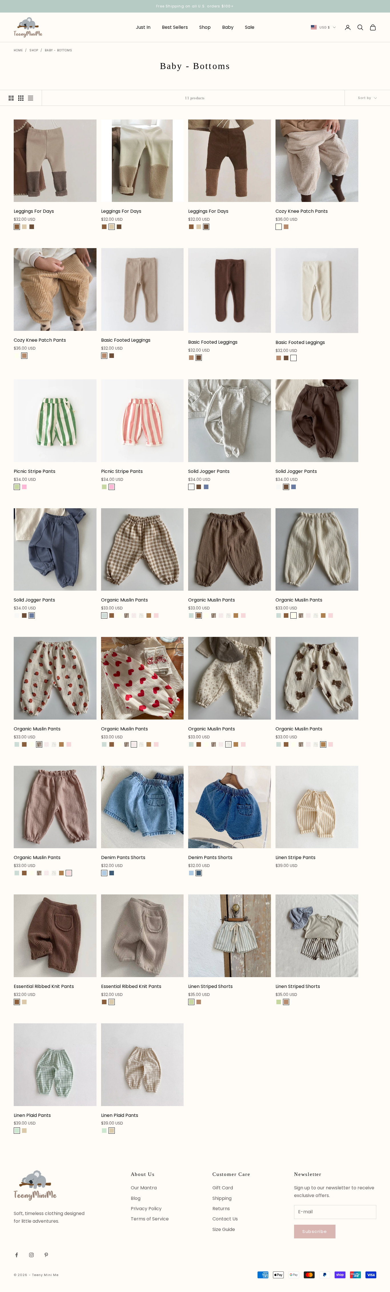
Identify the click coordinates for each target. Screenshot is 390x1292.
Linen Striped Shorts (210, 986)
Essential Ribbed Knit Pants (44, 986)
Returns (221, 1208)
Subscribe (314, 1231)
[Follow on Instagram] (31, 1255)
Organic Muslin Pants (124, 600)
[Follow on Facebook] (16, 1255)
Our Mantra (144, 1187)
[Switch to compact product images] (30, 98)
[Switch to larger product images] (11, 98)
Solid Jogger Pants (209, 471)
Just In (143, 27)
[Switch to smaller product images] (20, 98)
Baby (228, 27)
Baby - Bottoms (58, 50)
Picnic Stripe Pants (34, 471)
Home (18, 50)
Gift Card (222, 1187)
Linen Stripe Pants (295, 857)
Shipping (222, 1198)
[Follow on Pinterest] (46, 1255)
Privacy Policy (146, 1208)
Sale (249, 27)
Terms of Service (150, 1219)
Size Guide (223, 1229)
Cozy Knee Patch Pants (302, 211)
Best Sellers (175, 27)
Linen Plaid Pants (32, 1115)
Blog (135, 1198)
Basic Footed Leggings (125, 340)
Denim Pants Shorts (123, 857)
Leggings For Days (34, 211)
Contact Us (225, 1219)
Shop (205, 27)
